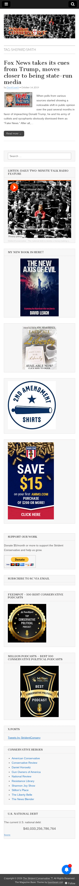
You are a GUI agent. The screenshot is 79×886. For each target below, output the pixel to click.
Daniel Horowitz (21, 767)
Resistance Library (23, 781)
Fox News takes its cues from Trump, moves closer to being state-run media (38, 72)
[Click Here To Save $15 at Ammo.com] (31, 518)
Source (7, 835)
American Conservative (26, 758)
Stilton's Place (20, 790)
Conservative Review (24, 762)
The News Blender (23, 799)
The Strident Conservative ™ (38, 878)
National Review (21, 776)
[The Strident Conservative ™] (39, 24)
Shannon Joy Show (23, 785)
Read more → (14, 133)
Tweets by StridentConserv (24, 737)
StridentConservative (17, 241)
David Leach (13, 87)
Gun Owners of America (26, 771)
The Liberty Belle (22, 794)
